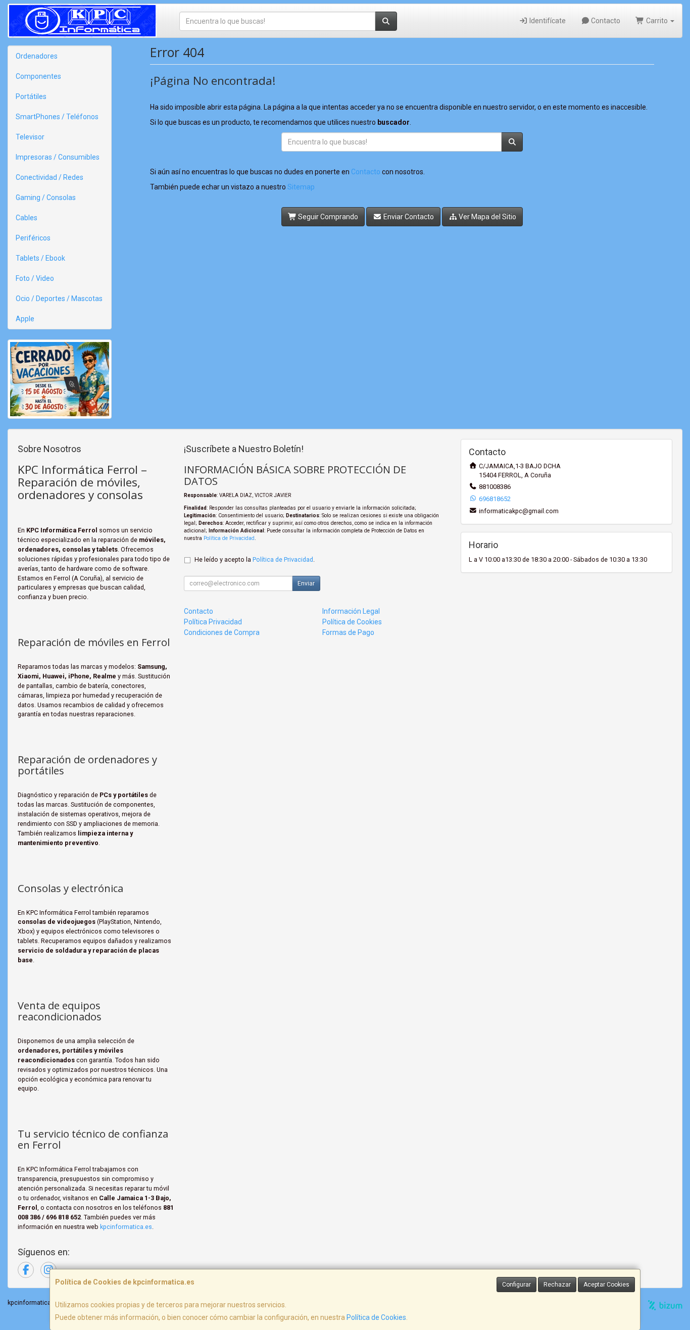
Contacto (604, 21)
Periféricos (33, 238)
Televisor (30, 137)
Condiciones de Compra (222, 632)
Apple (25, 319)
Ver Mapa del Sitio (486, 217)
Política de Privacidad (229, 538)
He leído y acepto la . (254, 559)
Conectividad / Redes (49, 177)
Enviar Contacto (408, 217)
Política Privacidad (213, 622)
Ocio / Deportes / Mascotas (59, 298)
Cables (26, 218)
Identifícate (547, 21)
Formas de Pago (348, 632)
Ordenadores (37, 56)
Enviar (306, 583)
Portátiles (31, 96)
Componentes (38, 76)
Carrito (657, 21)
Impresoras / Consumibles (58, 157)
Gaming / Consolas (46, 197)
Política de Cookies (376, 1317)
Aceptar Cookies (606, 1284)
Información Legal (351, 611)
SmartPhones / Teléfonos (57, 117)
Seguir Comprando (327, 217)
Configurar (516, 1284)
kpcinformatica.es (126, 1226)
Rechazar (557, 1284)
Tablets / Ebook (40, 258)
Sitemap (301, 187)
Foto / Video (35, 278)
